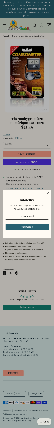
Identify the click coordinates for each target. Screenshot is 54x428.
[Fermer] (48, 193)
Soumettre (27, 226)
